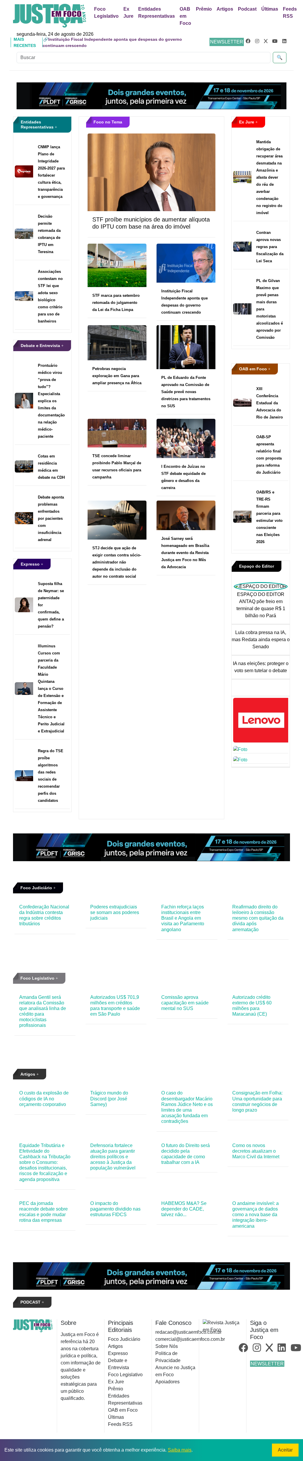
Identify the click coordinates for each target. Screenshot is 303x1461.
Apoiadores (167, 1381)
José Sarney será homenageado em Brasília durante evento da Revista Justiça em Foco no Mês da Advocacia (185, 552)
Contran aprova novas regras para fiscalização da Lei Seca (269, 246)
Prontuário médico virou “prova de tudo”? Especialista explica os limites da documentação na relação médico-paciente (51, 401)
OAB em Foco (185, 16)
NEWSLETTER (226, 41)
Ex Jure (128, 12)
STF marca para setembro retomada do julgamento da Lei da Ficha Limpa (116, 302)
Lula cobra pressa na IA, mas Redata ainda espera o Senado (261, 639)
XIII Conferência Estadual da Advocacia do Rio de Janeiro (269, 403)
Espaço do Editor (256, 566)
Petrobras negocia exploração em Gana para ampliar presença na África (116, 376)
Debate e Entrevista (41, 345)
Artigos (225, 9)
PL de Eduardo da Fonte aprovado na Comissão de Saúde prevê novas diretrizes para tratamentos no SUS (185, 391)
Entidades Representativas (156, 12)
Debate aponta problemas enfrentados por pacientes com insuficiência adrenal (51, 518)
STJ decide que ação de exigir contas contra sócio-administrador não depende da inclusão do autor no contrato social (116, 562)
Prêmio (204, 9)
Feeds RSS (290, 12)
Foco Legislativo (106, 12)
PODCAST (31, 1302)
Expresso (31, 564)
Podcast (247, 9)
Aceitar (285, 1449)
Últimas (269, 9)
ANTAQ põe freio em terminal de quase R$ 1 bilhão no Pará (260, 608)
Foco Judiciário (36, 887)
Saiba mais (179, 1449)
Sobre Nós (166, 1346)
